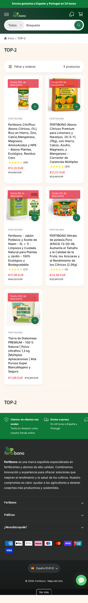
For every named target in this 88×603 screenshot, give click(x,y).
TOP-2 (22, 38)
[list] (44, 426)
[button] (6, 14)
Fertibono (40, 581)
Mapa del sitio (55, 581)
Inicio (11, 38)
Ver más (44, 592)
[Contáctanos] (71, 14)
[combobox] (54, 25)
